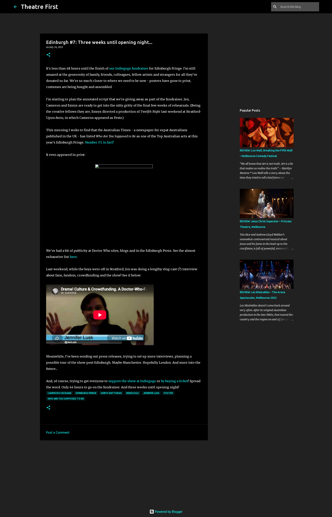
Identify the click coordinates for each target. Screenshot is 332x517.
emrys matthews (111, 393)
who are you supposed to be (66, 398)
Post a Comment (57, 432)
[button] (48, 55)
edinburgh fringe (86, 393)
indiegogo (132, 393)
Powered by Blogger (168, 511)
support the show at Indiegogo (132, 381)
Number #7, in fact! (99, 142)
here (73, 257)
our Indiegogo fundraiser (128, 68)
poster (168, 393)
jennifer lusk (151, 393)
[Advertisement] (123, 473)
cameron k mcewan (59, 393)
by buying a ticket (174, 381)
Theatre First (39, 6)
